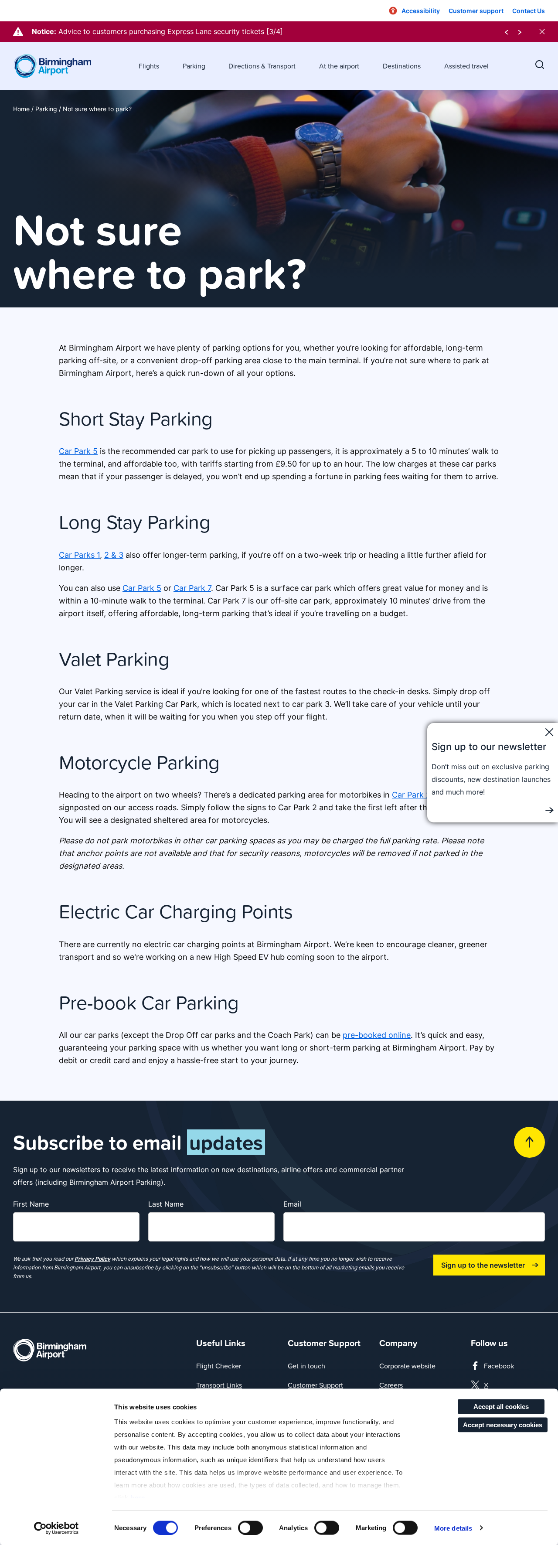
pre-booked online (377, 1035)
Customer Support (315, 1385)
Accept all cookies (501, 1406)
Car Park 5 (78, 451)
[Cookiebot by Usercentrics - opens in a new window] (56, 1528)
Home (21, 109)
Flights (149, 66)
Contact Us (528, 10)
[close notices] (542, 31)
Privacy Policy (92, 1258)
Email (292, 1204)
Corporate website (407, 1366)
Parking (194, 66)
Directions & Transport (262, 66)
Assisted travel (466, 66)
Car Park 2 (411, 794)
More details (453, 1527)
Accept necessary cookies (502, 1424)
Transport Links (219, 1385)
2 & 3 (113, 554)
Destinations (402, 66)
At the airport (339, 66)
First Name (31, 1204)
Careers (391, 1385)
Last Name (166, 1204)
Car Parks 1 (79, 554)
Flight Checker (218, 1366)
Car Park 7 (192, 588)
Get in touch (306, 1366)
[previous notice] (506, 31)
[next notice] (519, 31)
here (137, 1497)
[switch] (250, 1528)
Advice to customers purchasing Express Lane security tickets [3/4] (170, 31)
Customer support (476, 10)
